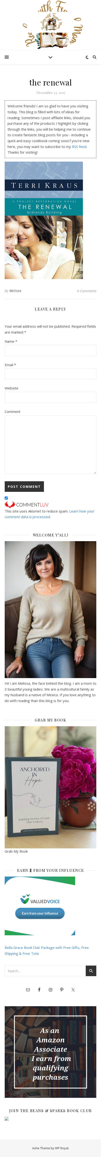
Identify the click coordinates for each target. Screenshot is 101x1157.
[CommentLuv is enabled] (50, 504)
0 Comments (86, 290)
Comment (12, 411)
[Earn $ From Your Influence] (50, 906)
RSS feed (79, 146)
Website (11, 388)
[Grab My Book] (50, 787)
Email (10, 364)
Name (11, 341)
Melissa (15, 290)
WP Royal (61, 1148)
